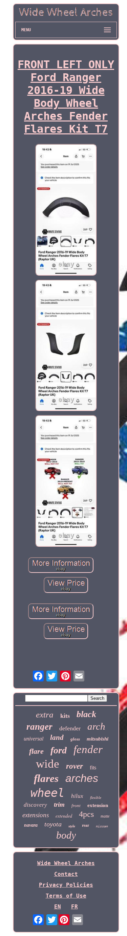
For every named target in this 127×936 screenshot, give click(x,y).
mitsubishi (97, 739)
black (86, 714)
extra (45, 714)
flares (46, 778)
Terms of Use (66, 896)
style (71, 826)
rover (74, 766)
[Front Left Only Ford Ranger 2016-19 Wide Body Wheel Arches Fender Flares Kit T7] (66, 210)
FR (74, 906)
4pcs (86, 814)
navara (31, 825)
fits (93, 767)
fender (88, 749)
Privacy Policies (66, 885)
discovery (35, 805)
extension (97, 805)
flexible (95, 797)
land (57, 737)
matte (105, 816)
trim (59, 804)
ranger (39, 727)
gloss (75, 739)
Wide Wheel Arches (66, 863)
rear (85, 825)
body (66, 835)
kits (65, 715)
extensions (35, 815)
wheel (47, 793)
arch (96, 726)
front (76, 805)
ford (58, 750)
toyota (53, 824)
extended (64, 815)
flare (36, 751)
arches (81, 778)
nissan (102, 826)
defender (70, 728)
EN (57, 906)
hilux (77, 796)
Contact (66, 874)
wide (47, 763)
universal (33, 739)
